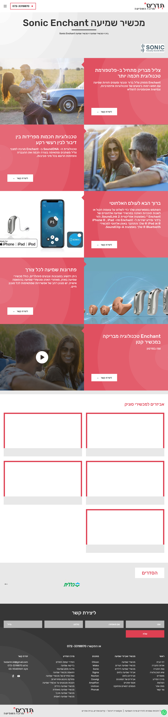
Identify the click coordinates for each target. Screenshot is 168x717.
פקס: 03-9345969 (18, 668)
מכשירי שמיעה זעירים (125, 665)
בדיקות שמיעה (67, 665)
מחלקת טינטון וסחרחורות (62, 679)
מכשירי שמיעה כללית (64, 686)
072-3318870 (20, 6)
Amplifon (94, 682)
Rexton (95, 675)
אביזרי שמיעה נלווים (126, 672)
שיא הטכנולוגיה (157, 672)
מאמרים (160, 675)
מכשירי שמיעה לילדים (125, 668)
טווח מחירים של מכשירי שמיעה (60, 675)
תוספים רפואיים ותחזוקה (124, 686)
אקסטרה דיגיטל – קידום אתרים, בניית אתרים (102, 710)
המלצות (160, 682)
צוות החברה (158, 668)
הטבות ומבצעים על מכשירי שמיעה (58, 682)
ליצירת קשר (106, 111)
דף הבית (160, 662)
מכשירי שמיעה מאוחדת (63, 689)
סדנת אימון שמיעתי (65, 668)
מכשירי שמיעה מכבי (65, 693)
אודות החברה (158, 665)
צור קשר (160, 689)
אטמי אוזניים (129, 682)
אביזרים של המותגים (125, 679)
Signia (95, 672)
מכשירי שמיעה (96, 33)
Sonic (96, 668)
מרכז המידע (158, 679)
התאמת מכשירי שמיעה (63, 672)
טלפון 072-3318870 (18, 665)
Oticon (95, 662)
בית (107, 33)
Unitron (95, 686)
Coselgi (95, 679)
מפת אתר (159, 686)
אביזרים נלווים (128, 675)
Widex (96, 665)
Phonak (95, 689)
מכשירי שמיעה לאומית (64, 696)
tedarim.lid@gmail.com (16, 662)
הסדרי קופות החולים (65, 662)
